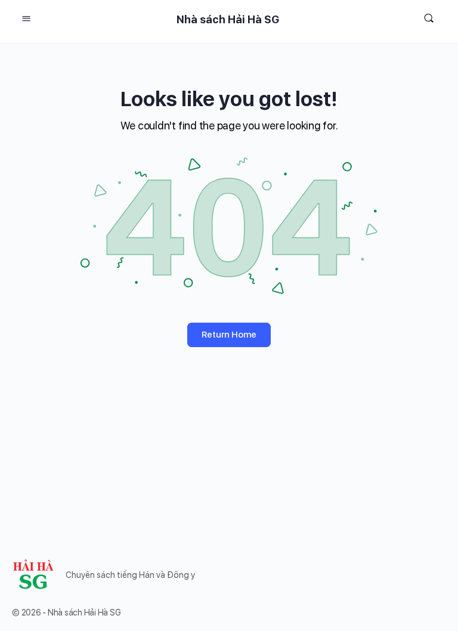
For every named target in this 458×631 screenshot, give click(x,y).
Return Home (229, 334)
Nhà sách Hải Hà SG (228, 19)
